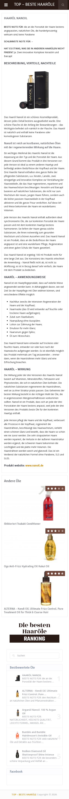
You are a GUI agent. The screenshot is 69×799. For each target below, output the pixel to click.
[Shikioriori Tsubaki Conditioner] (34, 503)
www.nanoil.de (34, 465)
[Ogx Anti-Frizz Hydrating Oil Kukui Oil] (34, 545)
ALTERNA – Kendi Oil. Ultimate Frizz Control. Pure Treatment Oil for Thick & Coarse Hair (33, 610)
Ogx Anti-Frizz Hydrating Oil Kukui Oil (26, 566)
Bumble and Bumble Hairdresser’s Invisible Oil (37, 733)
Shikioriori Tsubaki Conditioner (22, 523)
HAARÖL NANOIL (31, 675)
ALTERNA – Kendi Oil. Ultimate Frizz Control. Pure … (39, 692)
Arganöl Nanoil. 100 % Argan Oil (39, 711)
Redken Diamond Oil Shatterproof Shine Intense (38, 752)
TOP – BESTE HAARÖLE (34, 4)
